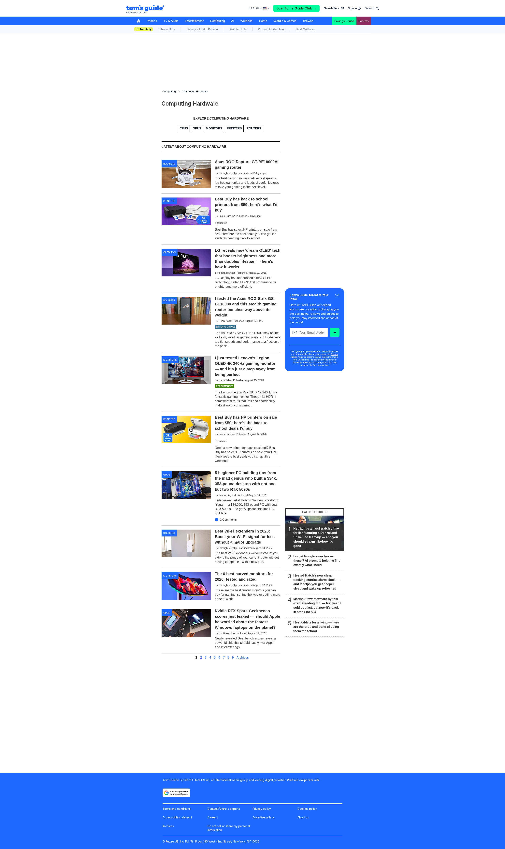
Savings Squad (344, 21)
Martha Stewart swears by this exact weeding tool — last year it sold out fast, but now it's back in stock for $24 (317, 605)
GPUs (166, 474)
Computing (217, 21)
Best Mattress (305, 29)
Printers (169, 200)
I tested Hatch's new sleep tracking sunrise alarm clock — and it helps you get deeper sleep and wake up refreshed (316, 582)
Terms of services (330, 351)
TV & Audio (171, 21)
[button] (372, 8)
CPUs (166, 612)
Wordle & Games (285, 21)
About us (303, 817)
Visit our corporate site (303, 780)
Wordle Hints (238, 29)
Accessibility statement (177, 817)
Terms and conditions (177, 808)
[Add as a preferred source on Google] (176, 792)
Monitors (170, 359)
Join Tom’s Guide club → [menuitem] (296, 8)
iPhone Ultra (167, 29)
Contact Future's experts (224, 808)
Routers (169, 163)
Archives (243, 657)
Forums (364, 21)
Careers (213, 817)
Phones (152, 21)
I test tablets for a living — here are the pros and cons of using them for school (316, 627)
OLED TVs (169, 252)
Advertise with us (263, 817)
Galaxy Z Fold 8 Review (202, 29)
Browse (308, 21)
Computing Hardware (195, 91)
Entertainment (194, 21)
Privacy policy (261, 808)
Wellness (246, 21)
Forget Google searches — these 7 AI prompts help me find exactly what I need (316, 561)
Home (263, 21)
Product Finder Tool (271, 29)
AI (232, 21)
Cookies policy (307, 808)
